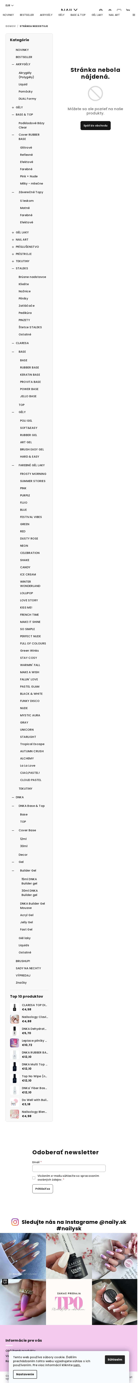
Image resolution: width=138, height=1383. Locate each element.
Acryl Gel (27, 915)
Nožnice (25, 291)
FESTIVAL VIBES (31, 517)
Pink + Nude (29, 176)
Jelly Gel (26, 922)
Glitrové (26, 148)
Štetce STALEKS (30, 327)
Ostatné (25, 334)
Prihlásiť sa (42, 1189)
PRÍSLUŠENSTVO (27, 247)
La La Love (27, 766)
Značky (21, 983)
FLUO (23, 503)
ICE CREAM (28, 574)
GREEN (24, 524)
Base (24, 814)
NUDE (24, 708)
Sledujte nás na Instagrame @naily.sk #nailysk (74, 1225)
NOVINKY (22, 50)
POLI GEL (26, 421)
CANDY (25, 567)
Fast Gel (26, 929)
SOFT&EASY (29, 428)
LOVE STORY (29, 600)
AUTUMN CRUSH (32, 751)
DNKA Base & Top (32, 806)
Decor (23, 855)
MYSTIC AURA (30, 715)
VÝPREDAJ (23, 975)
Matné (25, 208)
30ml (24, 846)
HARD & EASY (29, 457)
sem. (77, 1365)
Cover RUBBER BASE (29, 137)
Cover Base (27, 830)
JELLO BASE (28, 396)
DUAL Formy (27, 99)
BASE (22, 352)
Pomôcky (26, 91)
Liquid (23, 84)
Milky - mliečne (31, 183)
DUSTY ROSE (29, 538)
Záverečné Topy (31, 192)
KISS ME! (26, 607)
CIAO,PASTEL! (30, 773)
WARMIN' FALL (30, 665)
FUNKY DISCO (30, 701)
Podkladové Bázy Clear (32, 125)
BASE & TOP (24, 114)
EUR (8, 5)
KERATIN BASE (30, 375)
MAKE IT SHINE (30, 622)
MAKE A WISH (29, 672)
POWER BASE (29, 389)
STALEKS (22, 268)
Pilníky (23, 298)
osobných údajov (49, 1179)
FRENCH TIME (29, 615)
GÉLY (19, 107)
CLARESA (22, 343)
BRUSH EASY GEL (32, 449)
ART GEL (26, 442)
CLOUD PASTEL (31, 780)
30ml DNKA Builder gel (30, 893)
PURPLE (25, 495)
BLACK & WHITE (31, 694)
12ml (23, 839)
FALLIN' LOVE (29, 679)
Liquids (24, 945)
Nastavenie (25, 1374)
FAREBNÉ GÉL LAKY (32, 465)
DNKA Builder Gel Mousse (32, 906)
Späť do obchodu (96, 125)
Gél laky (25, 938)
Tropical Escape (32, 744)
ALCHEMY (27, 758)
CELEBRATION (30, 553)
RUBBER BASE (29, 367)
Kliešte (24, 284)
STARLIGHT (28, 737)
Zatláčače (27, 306)
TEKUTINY (23, 261)
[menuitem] (8, 15)
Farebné (26, 169)
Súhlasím (115, 1359)
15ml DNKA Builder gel (29, 881)
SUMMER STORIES (33, 481)
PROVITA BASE (30, 382)
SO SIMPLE (27, 629)
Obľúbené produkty (21, 1351)
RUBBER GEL (28, 435)
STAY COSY (28, 658)
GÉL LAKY (22, 232)
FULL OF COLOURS (33, 643)
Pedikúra (25, 313)
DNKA (20, 797)
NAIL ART (22, 240)
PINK (23, 488)
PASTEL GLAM (30, 686)
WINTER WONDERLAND (30, 584)
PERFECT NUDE (30, 636)
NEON (24, 546)
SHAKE (24, 560)
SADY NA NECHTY (28, 968)
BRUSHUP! (23, 961)
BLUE (23, 510)
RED (23, 531)
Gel (21, 862)
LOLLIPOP (26, 593)
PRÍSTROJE (24, 254)
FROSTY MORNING (33, 474)
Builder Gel (28, 870)
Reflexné (26, 155)
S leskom (27, 201)
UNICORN (27, 730)
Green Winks (29, 651)
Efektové (26, 162)
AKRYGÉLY (23, 64)
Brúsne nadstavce (32, 277)
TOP (22, 405)
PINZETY (24, 320)
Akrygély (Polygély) (26, 75)
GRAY (24, 722)
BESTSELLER (24, 57)
